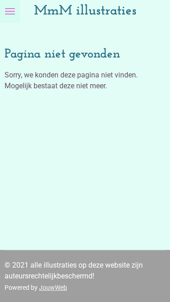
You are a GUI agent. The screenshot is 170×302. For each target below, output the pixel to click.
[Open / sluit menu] (10, 11)
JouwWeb (53, 287)
